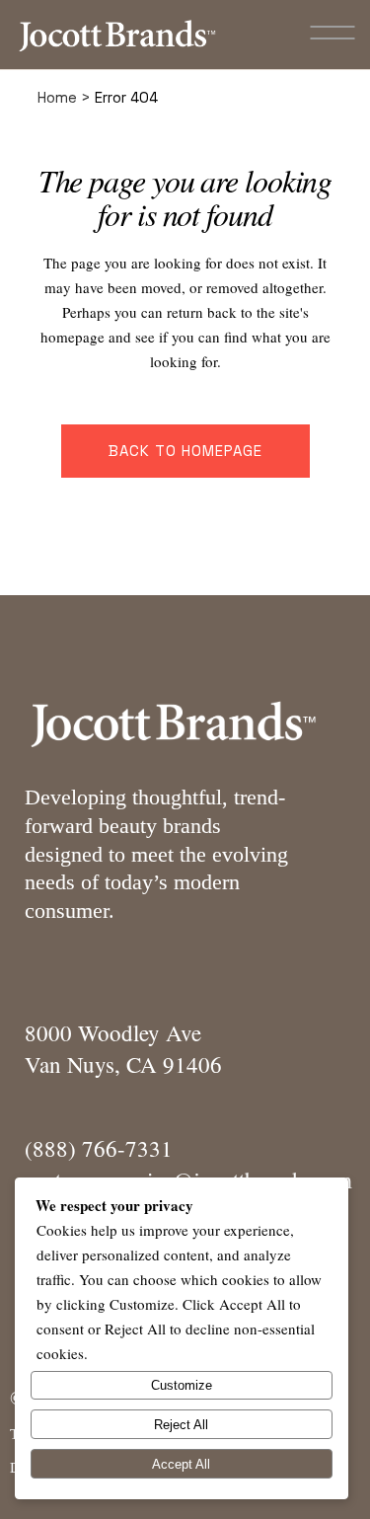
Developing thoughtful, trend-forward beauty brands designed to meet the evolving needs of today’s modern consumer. (156, 853)
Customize (181, 1385)
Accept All (181, 1464)
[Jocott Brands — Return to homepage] (117, 34)
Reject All (181, 1424)
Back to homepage (185, 450)
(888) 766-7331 (99, 1148)
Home (57, 97)
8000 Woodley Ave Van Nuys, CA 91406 (123, 1048)
